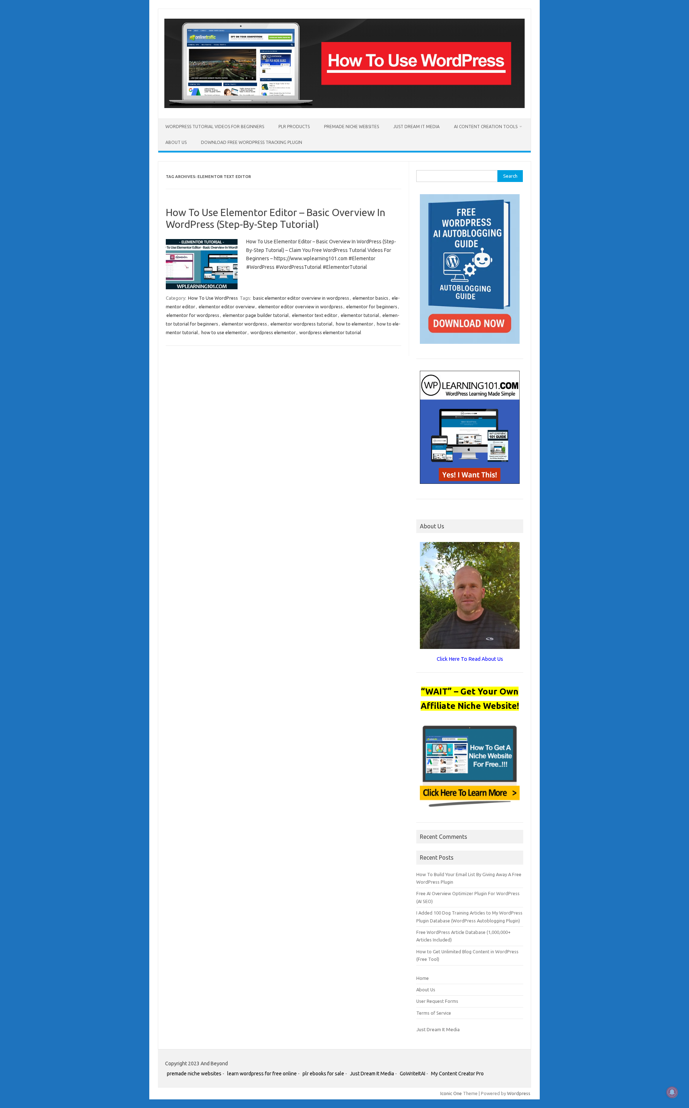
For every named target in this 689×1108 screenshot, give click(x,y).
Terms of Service (433, 1012)
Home (422, 978)
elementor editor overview (227, 306)
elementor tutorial (360, 315)
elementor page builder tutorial (256, 315)
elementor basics (370, 297)
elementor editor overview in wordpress (300, 306)
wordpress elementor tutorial (330, 332)
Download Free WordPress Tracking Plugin (251, 142)
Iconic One (451, 1093)
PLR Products (294, 126)
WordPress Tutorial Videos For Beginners (214, 126)
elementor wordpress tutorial (301, 323)
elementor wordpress (244, 323)
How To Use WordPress (213, 297)
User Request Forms (437, 1001)
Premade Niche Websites (351, 126)
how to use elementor (224, 332)
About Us (176, 142)
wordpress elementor (273, 332)
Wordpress (518, 1093)
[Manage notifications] (672, 1092)
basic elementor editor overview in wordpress (301, 297)
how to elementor (354, 323)
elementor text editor (314, 315)
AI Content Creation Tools (485, 126)
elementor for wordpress (193, 315)
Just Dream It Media (416, 126)
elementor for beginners (371, 306)
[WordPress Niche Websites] (344, 106)
